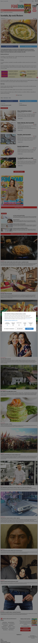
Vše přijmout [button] (29, 328)
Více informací (28, 318)
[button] (19, 320)
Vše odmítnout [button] (20, 328)
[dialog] (19, 321)
